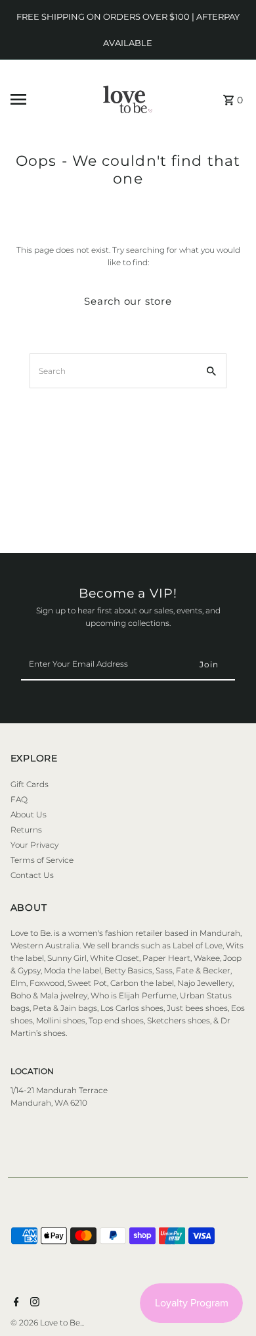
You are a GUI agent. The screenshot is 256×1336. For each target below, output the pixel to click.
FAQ (19, 799)
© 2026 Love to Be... (47, 1322)
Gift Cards (30, 784)
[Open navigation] (41, 99)
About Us (29, 814)
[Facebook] (15, 1303)
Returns (26, 830)
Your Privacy (34, 845)
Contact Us (32, 875)
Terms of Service (42, 860)
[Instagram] (33, 1303)
